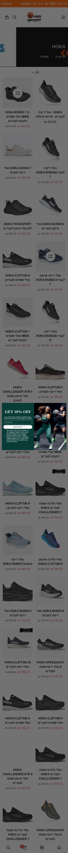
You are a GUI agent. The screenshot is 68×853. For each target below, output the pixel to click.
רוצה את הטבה (17, 427)
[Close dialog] (63, 405)
